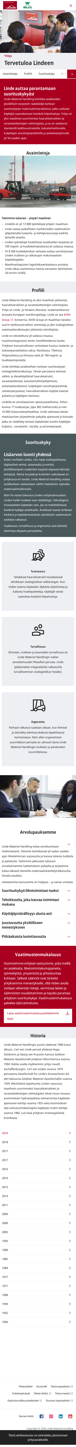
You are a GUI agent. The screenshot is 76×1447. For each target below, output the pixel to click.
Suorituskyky (47, 73)
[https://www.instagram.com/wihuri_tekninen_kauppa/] (50, 1416)
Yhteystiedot (26, 1386)
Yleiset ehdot (41, 1393)
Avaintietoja (10, 73)
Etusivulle (41, 1386)
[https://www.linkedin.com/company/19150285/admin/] (60, 1416)
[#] (68, 844)
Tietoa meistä (62, 1393)
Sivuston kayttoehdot (58, 1400)
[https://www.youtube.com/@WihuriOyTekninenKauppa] (70, 1416)
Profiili (28, 73)
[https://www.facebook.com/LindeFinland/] (41, 1416)
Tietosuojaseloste (60, 1386)
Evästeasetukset (21, 1393)
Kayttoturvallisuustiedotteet (23, 1400)
